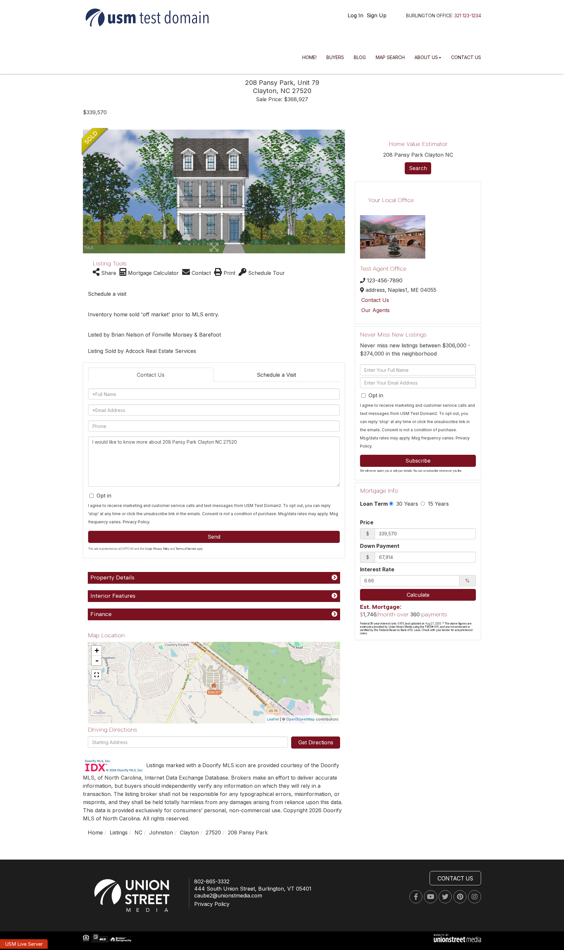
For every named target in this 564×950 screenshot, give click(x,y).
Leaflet (273, 719)
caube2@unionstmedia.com (228, 895)
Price (366, 522)
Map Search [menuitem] (390, 57)
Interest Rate (377, 569)
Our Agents (375, 310)
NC (138, 832)
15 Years (437, 503)
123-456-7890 (384, 280)
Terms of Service (186, 548)
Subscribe (418, 460)
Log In (355, 15)
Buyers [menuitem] (335, 57)
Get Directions (315, 742)
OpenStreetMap (300, 719)
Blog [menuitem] (360, 57)
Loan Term (374, 503)
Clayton (189, 832)
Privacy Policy (136, 521)
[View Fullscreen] (97, 675)
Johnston (161, 832)
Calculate (418, 595)
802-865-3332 (211, 881)
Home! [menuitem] (309, 57)
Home (95, 832)
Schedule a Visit (276, 375)
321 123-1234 (467, 15)
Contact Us (150, 375)
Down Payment (380, 546)
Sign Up (376, 15)
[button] (87, 191)
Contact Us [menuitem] (466, 57)
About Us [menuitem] (426, 57)
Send (214, 536)
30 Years (406, 503)
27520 (213, 832)
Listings (119, 832)
